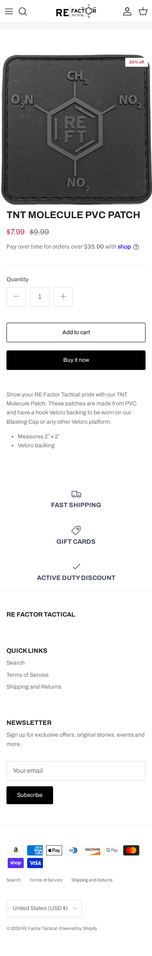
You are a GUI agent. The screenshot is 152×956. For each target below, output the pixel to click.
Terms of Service (27, 675)
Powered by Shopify (78, 928)
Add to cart (76, 332)
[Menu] (9, 11)
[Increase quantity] (63, 296)
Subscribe (30, 795)
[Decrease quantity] (16, 296)
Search (15, 663)
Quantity (17, 279)
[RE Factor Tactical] (76, 11)
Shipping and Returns (33, 687)
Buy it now (76, 360)
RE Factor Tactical (39, 928)
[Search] (27, 11)
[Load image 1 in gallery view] (76, 129)
